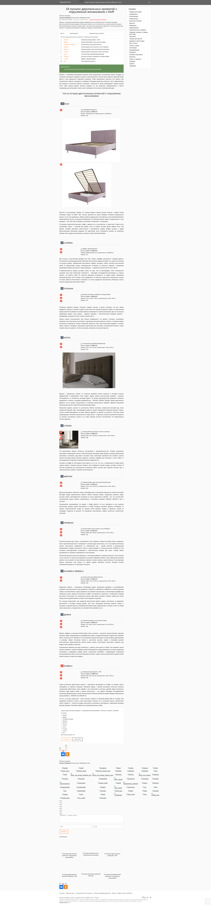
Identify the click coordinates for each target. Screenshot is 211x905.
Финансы (132, 57)
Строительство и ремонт (137, 30)
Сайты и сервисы (135, 59)
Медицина (132, 25)
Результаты (77, 739)
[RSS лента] (147, 897)
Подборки (132, 66)
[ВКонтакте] (63, 754)
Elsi (65, 61)
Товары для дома (135, 12)
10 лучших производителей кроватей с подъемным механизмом (112, 876)
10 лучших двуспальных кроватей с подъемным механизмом (82, 69)
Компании (92, 2)
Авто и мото (133, 43)
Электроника (133, 16)
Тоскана (66, 56)
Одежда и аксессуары (136, 41)
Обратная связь (70, 893)
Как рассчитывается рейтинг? (98, 19)
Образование (133, 28)
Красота (132, 23)
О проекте (62, 893)
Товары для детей (135, 39)
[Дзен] (144, 897)
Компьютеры (133, 19)
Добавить (64, 831)
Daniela (66, 39)
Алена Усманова (65, 17)
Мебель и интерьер (67, 19)
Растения (132, 36)
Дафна (66, 42)
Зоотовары (133, 48)
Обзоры (108, 2)
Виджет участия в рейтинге (125, 893)
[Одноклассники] (67, 754)
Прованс (66, 47)
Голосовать (66, 739)
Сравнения (103, 2)
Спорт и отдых (134, 45)
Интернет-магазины (136, 54)
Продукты (132, 52)
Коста (65, 54)
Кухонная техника (135, 21)
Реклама (114, 893)
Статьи (119, 2)
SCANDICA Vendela (69, 44)
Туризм (131, 63)
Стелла (66, 51)
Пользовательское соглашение (84, 893)
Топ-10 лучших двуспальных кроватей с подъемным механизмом (79, 37)
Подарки (132, 61)
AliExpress (114, 2)
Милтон (66, 49)
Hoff (60, 19)
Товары (87, 2)
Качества (65, 2)
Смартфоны (133, 14)
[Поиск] (149, 2)
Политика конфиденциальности (102, 893)
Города (97, 2)
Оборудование (134, 50)
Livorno (66, 59)
